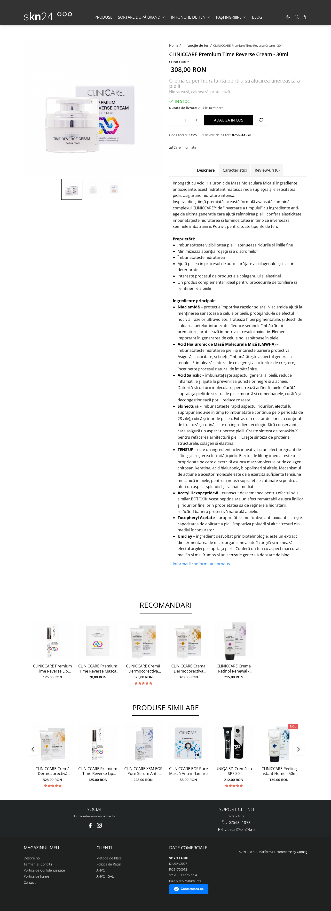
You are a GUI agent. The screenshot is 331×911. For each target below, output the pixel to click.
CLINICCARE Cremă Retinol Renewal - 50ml (234, 669)
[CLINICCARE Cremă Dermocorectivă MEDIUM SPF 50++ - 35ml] (143, 641)
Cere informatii (184, 147)
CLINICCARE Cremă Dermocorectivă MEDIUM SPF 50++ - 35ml (143, 669)
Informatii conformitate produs (201, 564)
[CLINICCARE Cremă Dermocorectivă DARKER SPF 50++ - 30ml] (188, 641)
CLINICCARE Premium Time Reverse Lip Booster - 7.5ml (52, 669)
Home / (175, 45)
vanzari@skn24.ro (239, 829)
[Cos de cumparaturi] (303, 17)
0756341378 (239, 822)
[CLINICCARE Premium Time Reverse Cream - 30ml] (93, 108)
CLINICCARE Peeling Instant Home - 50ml (279, 771)
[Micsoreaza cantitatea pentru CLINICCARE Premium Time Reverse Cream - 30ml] (174, 120)
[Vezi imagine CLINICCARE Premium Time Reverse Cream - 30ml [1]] (92, 189)
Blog (257, 17)
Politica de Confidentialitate (44, 870)
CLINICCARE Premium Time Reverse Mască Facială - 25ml (97, 669)
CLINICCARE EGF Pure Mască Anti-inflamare (188, 771)
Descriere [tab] (206, 170)
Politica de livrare (36, 876)
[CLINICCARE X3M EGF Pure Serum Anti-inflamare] (143, 743)
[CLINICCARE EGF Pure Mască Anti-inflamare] (188, 743)
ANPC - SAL (105, 876)
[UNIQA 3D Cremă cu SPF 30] (233, 743)
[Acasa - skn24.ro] (48, 16)
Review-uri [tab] (267, 170)
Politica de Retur (108, 864)
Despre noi (32, 858)
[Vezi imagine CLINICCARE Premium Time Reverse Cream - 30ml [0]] (71, 189)
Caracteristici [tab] (235, 170)
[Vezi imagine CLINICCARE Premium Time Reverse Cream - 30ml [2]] (114, 189)
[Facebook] (90, 825)
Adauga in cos (228, 120)
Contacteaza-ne (192, 889)
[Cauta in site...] (296, 17)
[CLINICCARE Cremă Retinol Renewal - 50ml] (233, 641)
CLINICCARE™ (179, 62)
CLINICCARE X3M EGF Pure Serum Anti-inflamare (143, 771)
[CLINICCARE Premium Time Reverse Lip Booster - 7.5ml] (52, 641)
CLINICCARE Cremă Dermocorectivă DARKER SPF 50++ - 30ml (188, 669)
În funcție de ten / (197, 45)
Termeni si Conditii (38, 864)
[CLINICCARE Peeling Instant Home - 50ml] (279, 743)
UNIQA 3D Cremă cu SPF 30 (233, 771)
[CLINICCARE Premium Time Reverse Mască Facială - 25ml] (98, 641)
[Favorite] (261, 120)
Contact (30, 882)
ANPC (100, 870)
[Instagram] (99, 825)
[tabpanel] (93, 108)
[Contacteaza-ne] (288, 17)
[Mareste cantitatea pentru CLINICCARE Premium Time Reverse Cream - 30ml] (196, 120)
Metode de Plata (108, 858)
